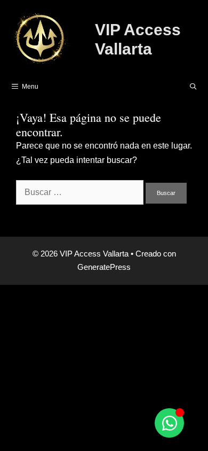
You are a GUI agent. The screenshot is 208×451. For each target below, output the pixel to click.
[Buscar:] (81, 192)
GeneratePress (104, 266)
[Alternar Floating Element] (169, 423)
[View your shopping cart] (166, 87)
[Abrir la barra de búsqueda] (193, 87)
